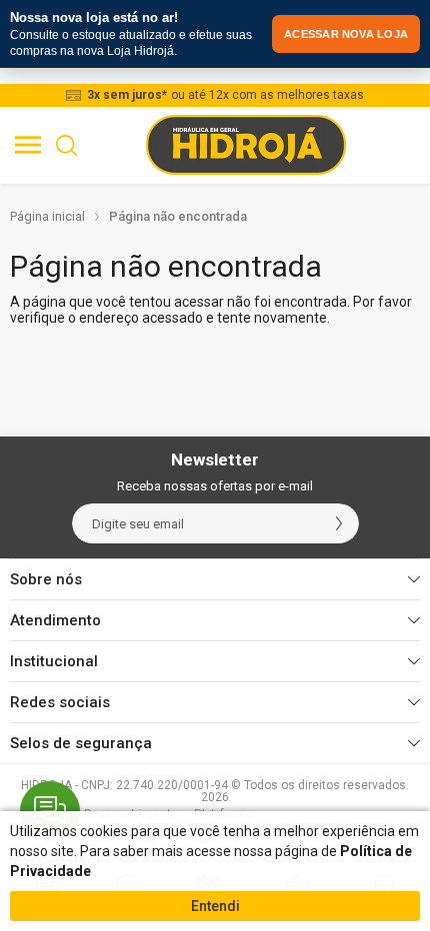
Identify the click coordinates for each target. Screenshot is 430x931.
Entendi (215, 906)
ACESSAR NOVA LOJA (346, 34)
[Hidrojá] (246, 145)
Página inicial (47, 216)
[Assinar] (339, 523)
